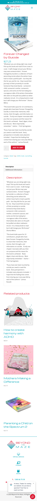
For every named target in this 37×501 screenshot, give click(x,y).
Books (11, 156)
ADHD (19, 156)
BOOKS (18, 473)
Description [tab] (10, 167)
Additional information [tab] (14, 170)
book (22, 156)
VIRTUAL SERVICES (18, 457)
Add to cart (18, 147)
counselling (28, 156)
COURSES (18, 465)
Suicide (6, 158)
